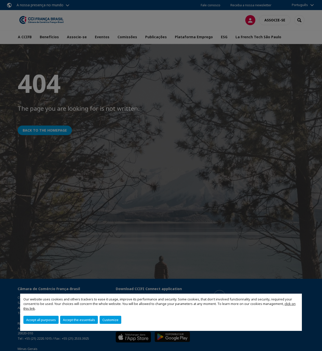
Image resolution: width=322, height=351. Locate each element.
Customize (110, 320)
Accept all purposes (41, 320)
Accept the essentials (79, 320)
